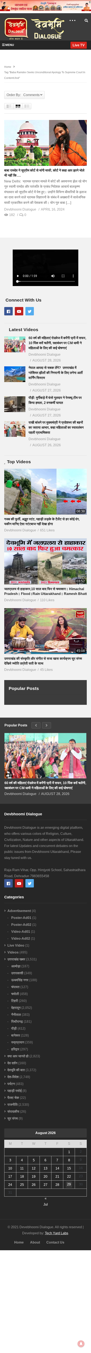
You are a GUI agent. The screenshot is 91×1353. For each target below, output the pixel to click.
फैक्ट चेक (13, 1097)
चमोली (15, 994)
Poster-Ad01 (21, 918)
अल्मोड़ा (16, 966)
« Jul (45, 1199)
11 (22, 1168)
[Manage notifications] (81, 1343)
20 (45, 1176)
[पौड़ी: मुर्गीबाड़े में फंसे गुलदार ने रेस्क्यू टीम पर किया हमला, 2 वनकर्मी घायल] (14, 404)
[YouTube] (19, 311)
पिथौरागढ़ (17, 1021)
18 (22, 1176)
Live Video (15, 945)
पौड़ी (14, 1028)
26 (34, 1184)
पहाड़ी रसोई (14, 1091)
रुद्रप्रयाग (17, 1042)
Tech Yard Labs (56, 1233)
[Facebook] (8, 311)
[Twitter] (29, 311)
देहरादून (16, 1008)
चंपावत (15, 987)
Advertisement (19, 911)
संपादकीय (13, 1111)
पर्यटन (11, 1084)
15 (69, 1168)
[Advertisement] (45, 1302)
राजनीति (12, 1104)
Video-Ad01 (20, 931)
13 (45, 1168)
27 (45, 1184)
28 (57, 1184)
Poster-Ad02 (21, 924)
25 (22, 1184)
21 (57, 1176)
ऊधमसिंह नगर (19, 980)
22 (69, 1176)
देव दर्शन (12, 1063)
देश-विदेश (13, 1077)
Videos (13, 952)
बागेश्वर (15, 1035)
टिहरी (14, 1001)
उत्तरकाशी (17, 973)
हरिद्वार (15, 1049)
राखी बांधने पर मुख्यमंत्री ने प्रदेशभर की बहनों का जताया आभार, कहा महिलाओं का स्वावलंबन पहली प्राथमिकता (56, 427)
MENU (9, 45)
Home (19, 1242)
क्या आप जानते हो (18, 1056)
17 (10, 1176)
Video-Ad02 (20, 938)
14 (57, 1168)
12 (34, 1168)
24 (10, 1184)
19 (34, 1176)
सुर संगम (12, 1118)
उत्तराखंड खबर (16, 959)
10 (10, 1168)
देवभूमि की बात (16, 1070)
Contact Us (55, 1242)
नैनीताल (16, 1014)
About (35, 1242)
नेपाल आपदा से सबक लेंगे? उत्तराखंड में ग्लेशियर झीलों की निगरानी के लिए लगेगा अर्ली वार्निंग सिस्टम (56, 373)
